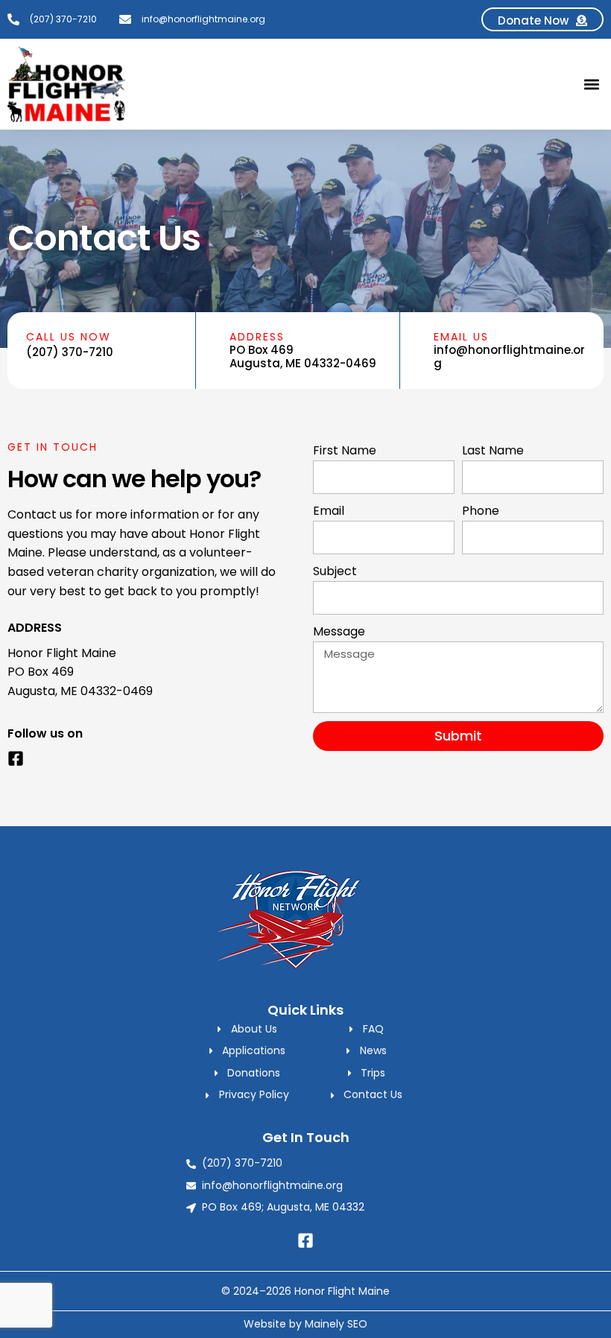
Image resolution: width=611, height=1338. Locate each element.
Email (328, 510)
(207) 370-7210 (69, 352)
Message (339, 631)
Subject (335, 571)
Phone (480, 510)
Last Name (493, 450)
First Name (344, 450)
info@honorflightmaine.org (509, 356)
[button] (591, 84)
